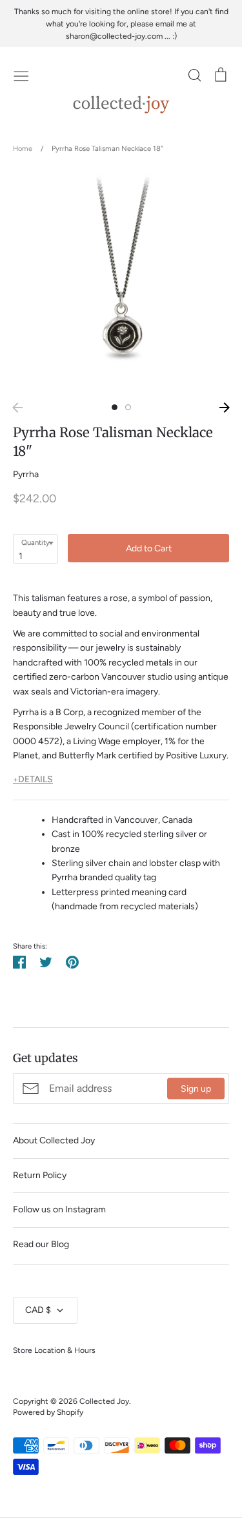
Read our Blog (41, 1244)
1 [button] (114, 407)
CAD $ (38, 1310)
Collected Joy (104, 1401)
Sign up (196, 1088)
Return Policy (39, 1175)
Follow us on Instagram (59, 1209)
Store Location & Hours (54, 1350)
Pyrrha (26, 474)
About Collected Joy (54, 1140)
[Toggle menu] (21, 74)
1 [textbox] (21, 556)
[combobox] (35, 549)
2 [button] (128, 407)
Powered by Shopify (48, 1412)
